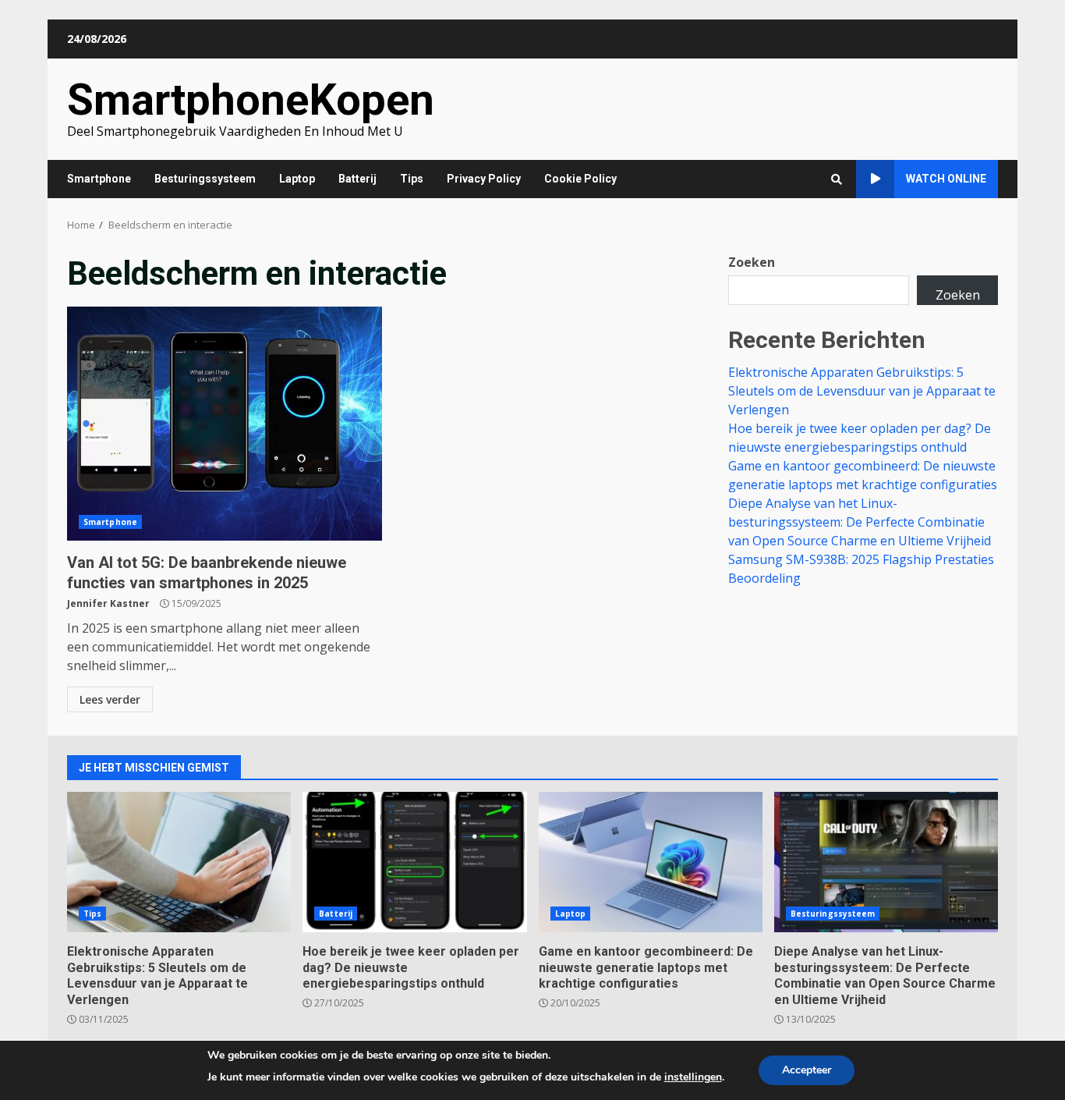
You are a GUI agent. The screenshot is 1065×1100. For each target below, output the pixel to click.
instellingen (693, 1077)
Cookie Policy (580, 178)
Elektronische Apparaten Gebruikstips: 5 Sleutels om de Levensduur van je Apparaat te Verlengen (862, 391)
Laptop (297, 178)
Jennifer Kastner (108, 603)
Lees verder (110, 699)
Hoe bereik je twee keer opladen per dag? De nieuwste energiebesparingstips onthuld (414, 862)
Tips (411, 178)
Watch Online (946, 178)
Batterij (357, 178)
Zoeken (751, 262)
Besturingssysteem (205, 178)
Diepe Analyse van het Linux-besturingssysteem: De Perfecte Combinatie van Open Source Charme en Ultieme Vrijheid (859, 522)
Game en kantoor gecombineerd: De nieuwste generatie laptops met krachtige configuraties (650, 862)
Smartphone (99, 178)
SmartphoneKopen (250, 100)
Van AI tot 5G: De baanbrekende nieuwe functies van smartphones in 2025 (224, 424)
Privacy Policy (484, 178)
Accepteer (806, 1070)
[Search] (836, 179)
